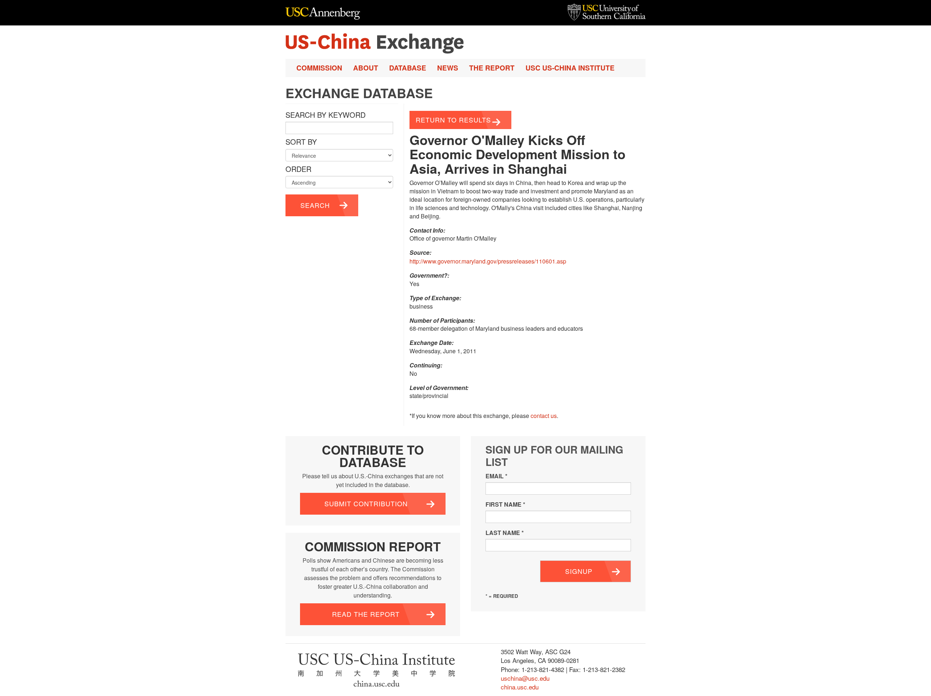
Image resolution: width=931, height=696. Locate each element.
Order (298, 169)
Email (496, 476)
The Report (492, 68)
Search (315, 205)
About (365, 68)
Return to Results (453, 119)
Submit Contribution (366, 503)
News (447, 68)
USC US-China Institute (570, 68)
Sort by (301, 142)
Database (407, 68)
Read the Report (366, 614)
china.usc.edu (520, 686)
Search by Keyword (325, 115)
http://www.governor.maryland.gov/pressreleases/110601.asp (487, 261)
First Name (505, 504)
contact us (544, 415)
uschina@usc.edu (525, 678)
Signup (578, 571)
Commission (319, 68)
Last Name (505, 532)
